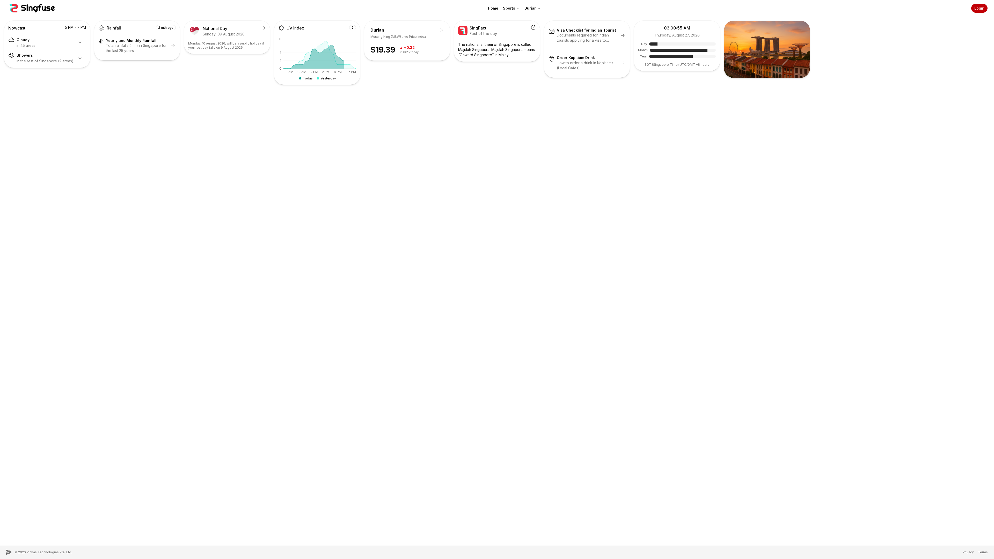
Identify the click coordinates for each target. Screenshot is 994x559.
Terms (983, 552)
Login (979, 8)
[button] (32, 8)
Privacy (968, 552)
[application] (317, 58)
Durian (530, 8)
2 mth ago (165, 28)
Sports (509, 8)
